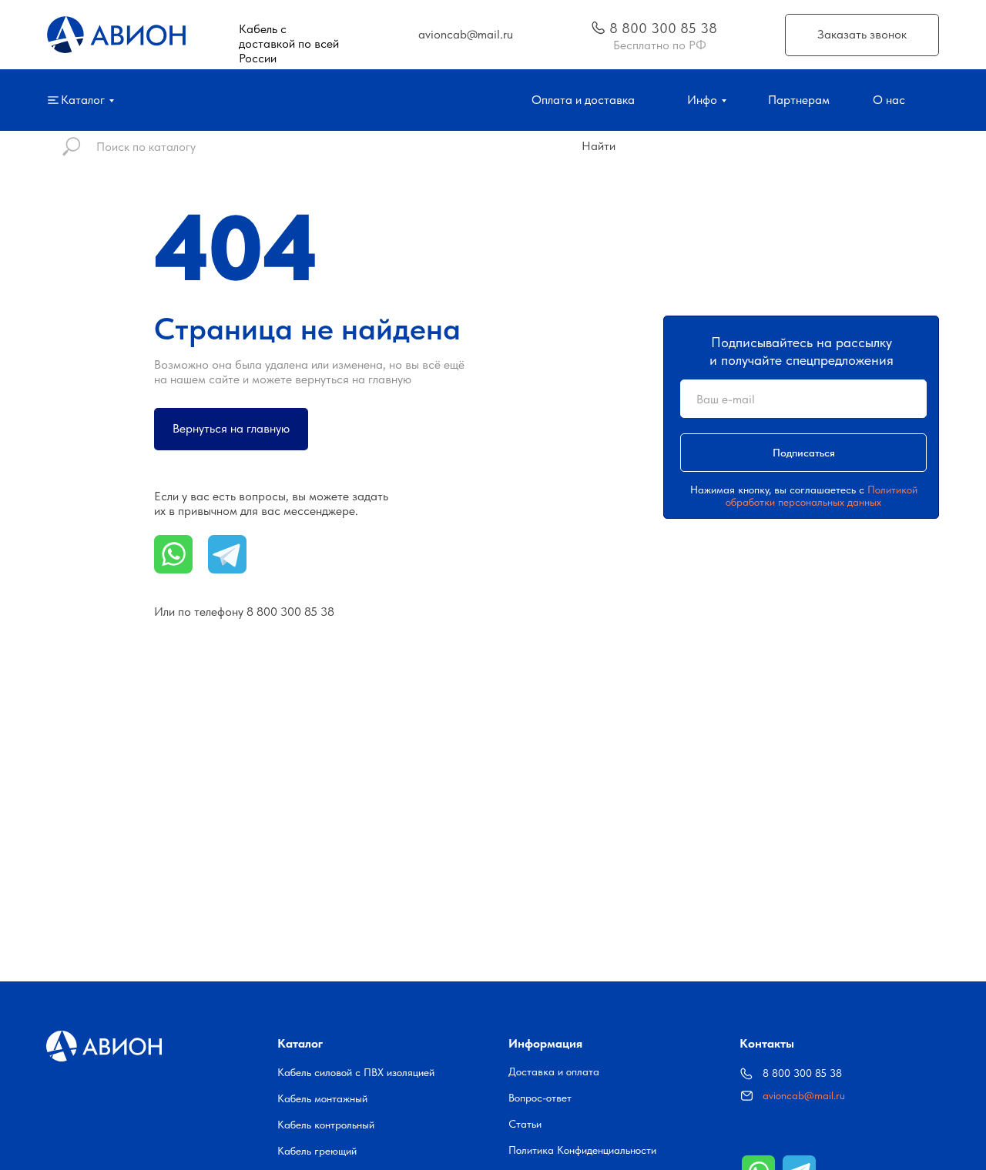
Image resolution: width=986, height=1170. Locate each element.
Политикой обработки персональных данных (821, 495)
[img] (598, 27)
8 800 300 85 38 (290, 611)
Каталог (300, 1043)
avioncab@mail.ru (804, 1095)
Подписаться (804, 452)
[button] (862, 35)
